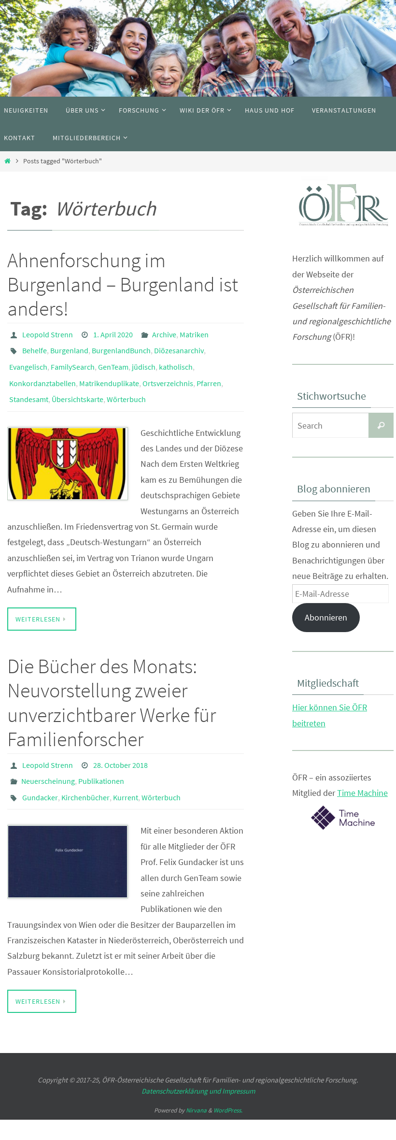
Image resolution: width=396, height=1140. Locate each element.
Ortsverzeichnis (167, 374)
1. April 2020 (113, 333)
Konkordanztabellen (42, 374)
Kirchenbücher (85, 777)
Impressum (238, 1069)
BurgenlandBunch (121, 347)
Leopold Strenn (47, 333)
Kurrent (125, 777)
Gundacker (40, 777)
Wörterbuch (126, 387)
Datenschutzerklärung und (181, 1069)
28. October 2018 (120, 750)
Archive (164, 333)
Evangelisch (28, 360)
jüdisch (144, 360)
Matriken (194, 333)
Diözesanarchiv (179, 347)
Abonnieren (326, 617)
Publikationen (101, 764)
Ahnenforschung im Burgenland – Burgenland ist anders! (122, 284)
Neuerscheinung (48, 764)
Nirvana (196, 1089)
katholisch (176, 360)
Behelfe (34, 347)
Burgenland (69, 347)
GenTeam (113, 360)
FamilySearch (73, 360)
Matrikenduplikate (109, 374)
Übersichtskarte (77, 387)
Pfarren (209, 374)
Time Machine (362, 792)
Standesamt (28, 387)
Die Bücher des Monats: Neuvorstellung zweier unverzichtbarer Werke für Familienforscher (111, 689)
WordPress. (227, 1089)
